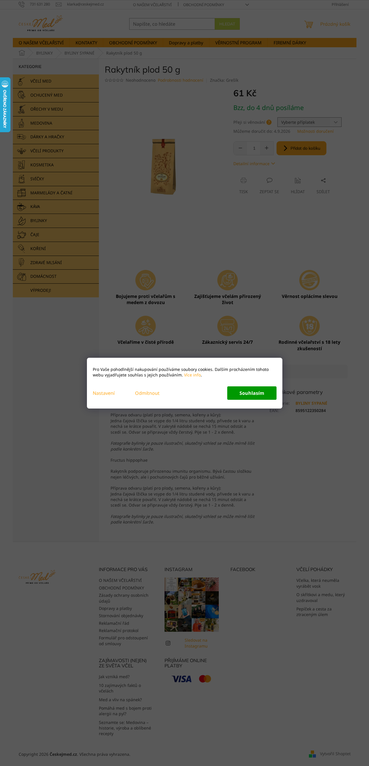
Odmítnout (147, 393)
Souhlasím (251, 393)
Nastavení (104, 393)
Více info (192, 375)
